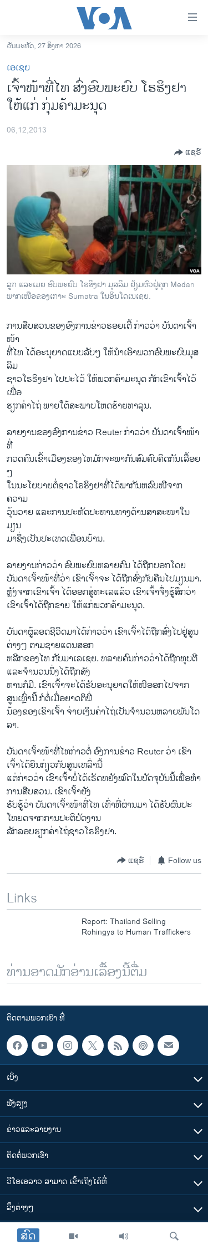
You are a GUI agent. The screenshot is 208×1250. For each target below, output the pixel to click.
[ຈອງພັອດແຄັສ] (168, 1045)
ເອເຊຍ (18, 67)
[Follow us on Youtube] (42, 1045)
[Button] (187, 152)
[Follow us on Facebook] (17, 1045)
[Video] (73, 1236)
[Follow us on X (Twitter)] (92, 1045)
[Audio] (123, 1236)
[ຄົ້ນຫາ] (174, 1236)
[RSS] (118, 1045)
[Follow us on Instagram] (67, 1045)
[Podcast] (143, 1045)
